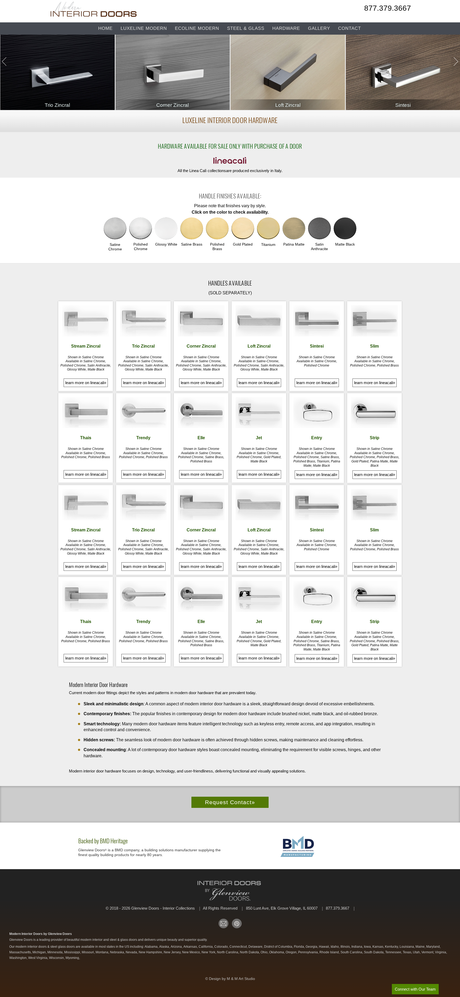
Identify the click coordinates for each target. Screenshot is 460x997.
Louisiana (407, 947)
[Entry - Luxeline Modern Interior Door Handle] (317, 412)
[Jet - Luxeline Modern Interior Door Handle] (259, 412)
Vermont (427, 952)
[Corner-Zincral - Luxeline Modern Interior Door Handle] (201, 321)
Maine (420, 947)
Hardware (286, 28)
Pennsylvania (308, 952)
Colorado (221, 947)
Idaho (335, 947)
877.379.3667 (387, 8)
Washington (18, 958)
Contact (349, 28)
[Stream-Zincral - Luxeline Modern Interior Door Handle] (86, 321)
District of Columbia (278, 947)
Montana (102, 952)
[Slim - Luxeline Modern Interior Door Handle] (374, 321)
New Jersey (172, 952)
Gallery (319, 28)
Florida (299, 947)
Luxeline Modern (144, 28)
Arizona (177, 947)
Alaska (164, 947)
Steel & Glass (245, 28)
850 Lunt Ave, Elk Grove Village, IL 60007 (282, 908)
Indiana (357, 947)
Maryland (433, 947)
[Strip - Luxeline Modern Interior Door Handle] (374, 412)
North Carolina (228, 952)
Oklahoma (277, 952)
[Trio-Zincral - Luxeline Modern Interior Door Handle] (143, 321)
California (206, 947)
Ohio (264, 952)
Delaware (255, 947)
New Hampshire (151, 952)
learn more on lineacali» (85, 382)
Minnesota (55, 952)
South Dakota (374, 952)
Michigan (39, 952)
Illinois (345, 947)
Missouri (88, 952)
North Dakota (250, 952)
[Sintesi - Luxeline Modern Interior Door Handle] (317, 321)
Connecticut (238, 947)
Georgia (312, 947)
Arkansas (190, 947)
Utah (417, 952)
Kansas (378, 947)
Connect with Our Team (415, 989)
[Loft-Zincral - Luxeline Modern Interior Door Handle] (259, 321)
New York (209, 952)
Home (105, 28)
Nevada (132, 952)
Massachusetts (20, 952)
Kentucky (392, 947)
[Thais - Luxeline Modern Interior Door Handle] (86, 412)
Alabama (151, 947)
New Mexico (191, 952)
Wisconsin (57, 958)
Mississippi (72, 952)
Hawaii (324, 947)
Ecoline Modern (197, 28)
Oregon (291, 952)
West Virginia (38, 958)
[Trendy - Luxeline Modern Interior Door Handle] (143, 412)
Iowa (368, 947)
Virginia (441, 952)
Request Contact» (230, 802)
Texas (407, 952)
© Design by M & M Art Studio (230, 978)
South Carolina (351, 952)
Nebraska (117, 952)
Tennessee (393, 952)
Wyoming (72, 958)
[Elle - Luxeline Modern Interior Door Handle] (201, 412)
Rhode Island (329, 952)
